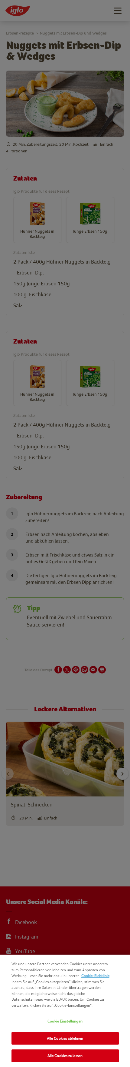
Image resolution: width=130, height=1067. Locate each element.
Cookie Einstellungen (65, 1021)
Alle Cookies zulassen (65, 1055)
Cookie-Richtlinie (95, 975)
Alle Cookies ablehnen (65, 1038)
